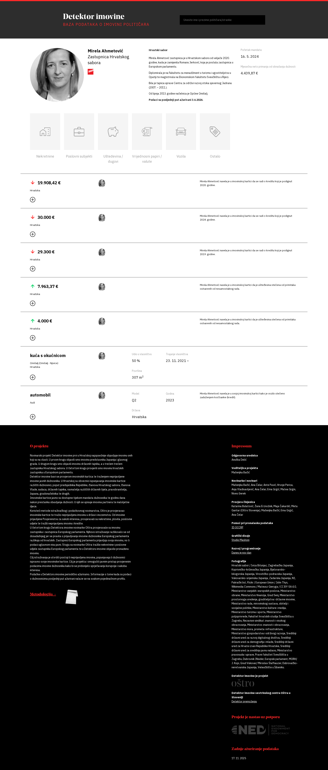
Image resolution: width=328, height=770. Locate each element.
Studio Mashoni (240, 540)
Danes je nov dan (241, 552)
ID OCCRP (237, 527)
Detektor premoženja (244, 701)
